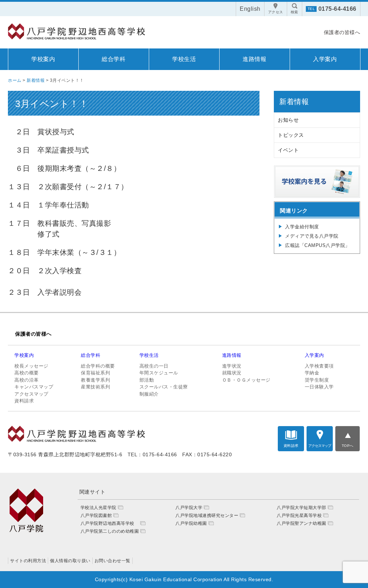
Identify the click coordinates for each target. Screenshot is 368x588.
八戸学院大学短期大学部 (301, 507)
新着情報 (294, 102)
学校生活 (184, 59)
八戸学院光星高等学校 (299, 515)
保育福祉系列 (95, 372)
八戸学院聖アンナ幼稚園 (301, 523)
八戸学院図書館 (96, 515)
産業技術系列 (95, 386)
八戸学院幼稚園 (191, 523)
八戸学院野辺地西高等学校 (109, 523)
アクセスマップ (31, 394)
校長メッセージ (31, 366)
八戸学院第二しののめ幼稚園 (109, 531)
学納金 (312, 372)
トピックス (291, 135)
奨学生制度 (317, 380)
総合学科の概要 (98, 366)
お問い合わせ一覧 (112, 560)
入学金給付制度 (302, 226)
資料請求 (24, 400)
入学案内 (325, 59)
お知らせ (288, 120)
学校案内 (43, 59)
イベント (288, 150)
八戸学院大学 (188, 507)
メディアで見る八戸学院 (312, 236)
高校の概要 (26, 372)
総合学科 (113, 59)
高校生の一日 (154, 366)
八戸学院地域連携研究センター (206, 515)
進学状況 (232, 366)
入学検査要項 (319, 366)
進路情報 (254, 59)
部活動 (146, 380)
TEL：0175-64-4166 (152, 454)
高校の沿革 (26, 380)
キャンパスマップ (33, 386)
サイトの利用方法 (28, 560)
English (250, 9)
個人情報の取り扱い (70, 560)
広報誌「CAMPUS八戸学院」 (317, 245)
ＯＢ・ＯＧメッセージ (246, 380)
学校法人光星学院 (98, 507)
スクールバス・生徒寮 (163, 386)
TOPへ (348, 446)
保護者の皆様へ (342, 32)
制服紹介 (149, 394)
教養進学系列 (95, 380)
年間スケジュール (158, 372)
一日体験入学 (319, 386)
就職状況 (232, 372)
